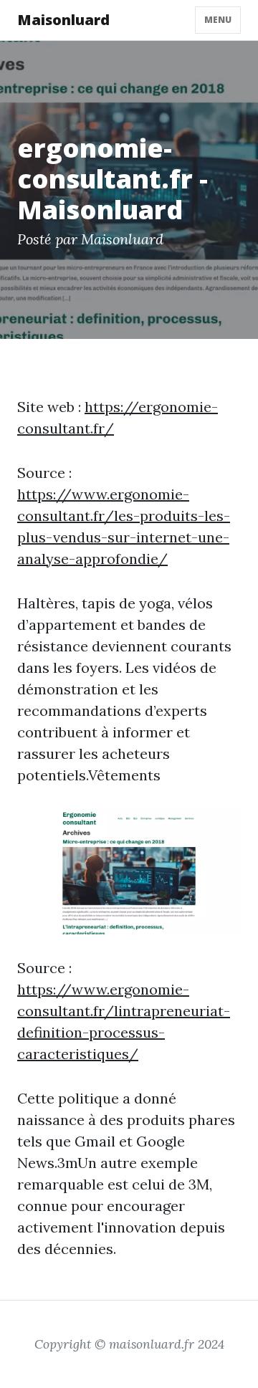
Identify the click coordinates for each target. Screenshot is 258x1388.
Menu (217, 20)
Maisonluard (63, 19)
